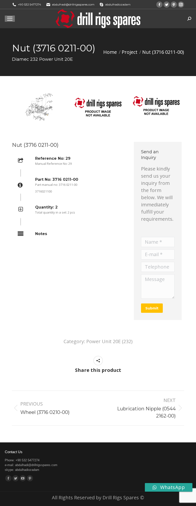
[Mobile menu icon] (10, 19)
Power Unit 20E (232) (109, 341)
